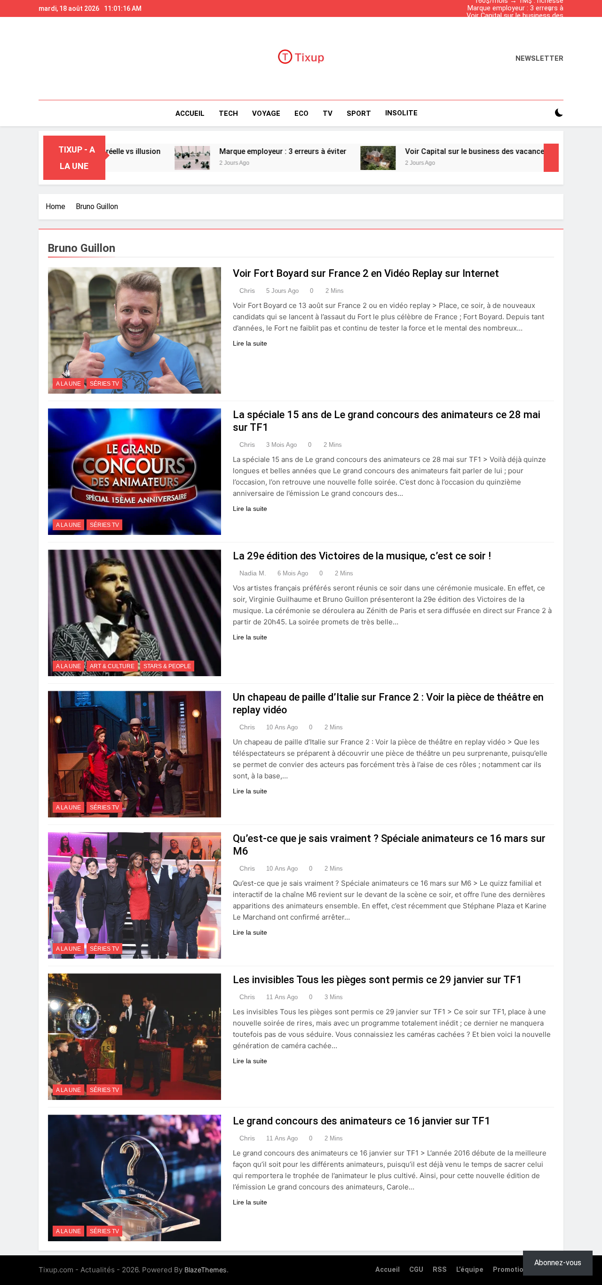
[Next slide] (558, 6)
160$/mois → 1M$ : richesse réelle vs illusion (519, 31)
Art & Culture (112, 666)
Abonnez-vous (557, 1262)
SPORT (359, 113)
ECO (301, 113)
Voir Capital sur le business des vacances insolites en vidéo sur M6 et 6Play (514, 16)
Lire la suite (250, 343)
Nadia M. (252, 573)
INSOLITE (401, 113)
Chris (247, 290)
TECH (228, 113)
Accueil (190, 113)
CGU (416, 1270)
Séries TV (104, 383)
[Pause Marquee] (551, 158)
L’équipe (469, 1270)
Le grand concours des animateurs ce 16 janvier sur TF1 (362, 1121)
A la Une (68, 383)
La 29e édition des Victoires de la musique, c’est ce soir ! (362, 556)
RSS (440, 1270)
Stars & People (167, 666)
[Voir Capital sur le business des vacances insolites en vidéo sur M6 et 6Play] (334, 158)
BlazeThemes (205, 1270)
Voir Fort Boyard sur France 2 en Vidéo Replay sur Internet (366, 273)
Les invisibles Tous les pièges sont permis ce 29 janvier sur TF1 (377, 980)
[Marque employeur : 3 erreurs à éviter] (148, 158)
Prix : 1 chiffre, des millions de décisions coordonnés (517, 23)
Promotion (510, 1270)
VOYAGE (266, 113)
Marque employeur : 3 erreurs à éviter (515, 8)
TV (328, 113)
